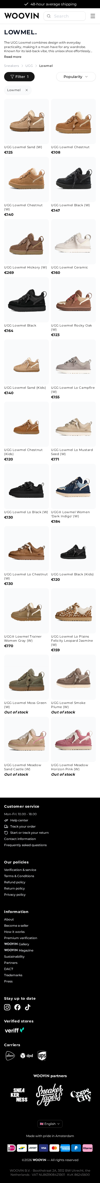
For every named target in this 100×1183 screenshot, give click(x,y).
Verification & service (20, 870)
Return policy (14, 888)
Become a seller (16, 925)
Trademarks (13, 975)
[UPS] (42, 1056)
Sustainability (14, 956)
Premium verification (20, 938)
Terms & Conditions (19, 876)
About (9, 919)
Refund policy (14, 882)
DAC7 (8, 969)
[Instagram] (7, 1007)
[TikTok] (28, 1007)
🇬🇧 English (48, 1124)
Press (8, 981)
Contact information (20, 839)
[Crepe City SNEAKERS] (81, 1095)
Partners (10, 963)
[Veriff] (14, 1030)
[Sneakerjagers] (50, 1095)
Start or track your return (29, 833)
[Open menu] (93, 16)
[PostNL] (10, 1055)
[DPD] (27, 1055)
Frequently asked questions (25, 845)
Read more (12, 57)
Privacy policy (15, 894)
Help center (19, 820)
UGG (29, 66)
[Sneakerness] (19, 1095)
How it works (14, 932)
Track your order (23, 826)
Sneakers (11, 66)
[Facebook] (17, 1007)
